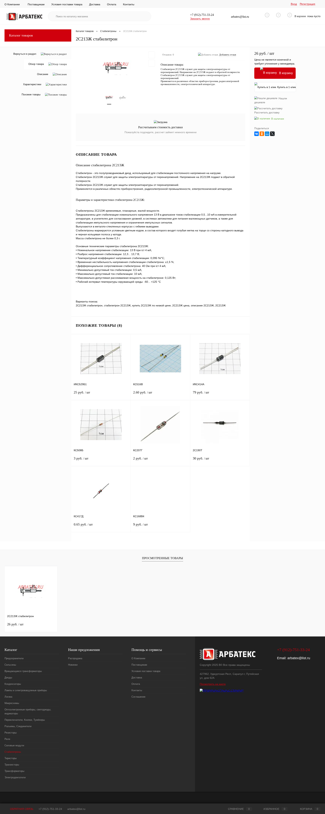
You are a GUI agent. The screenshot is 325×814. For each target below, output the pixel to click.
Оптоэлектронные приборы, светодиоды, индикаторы (28, 711)
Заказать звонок (200, 18)
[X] (272, 133)
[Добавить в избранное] (151, 55)
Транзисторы (12, 764)
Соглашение (138, 696)
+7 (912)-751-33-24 (50, 808)
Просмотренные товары (162, 558)
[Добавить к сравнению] (151, 63)
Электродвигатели (15, 777)
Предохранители (14, 658)
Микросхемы (12, 703)
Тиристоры (11, 758)
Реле (7, 739)
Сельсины (10, 664)
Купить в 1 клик (286, 87)
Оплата (111, 4)
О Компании (12, 4)
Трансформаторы (14, 771)
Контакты (128, 4)
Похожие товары (31, 94)
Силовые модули (14, 745)
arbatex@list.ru (298, 658)
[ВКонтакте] (256, 133)
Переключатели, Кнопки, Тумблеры (25, 719)
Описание (42, 74)
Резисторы (11, 732)
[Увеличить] (116, 67)
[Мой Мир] (267, 133)
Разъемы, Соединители (18, 726)
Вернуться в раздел (24, 53)
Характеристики (32, 84)
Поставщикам (36, 4)
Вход (294, 3)
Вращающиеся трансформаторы (23, 671)
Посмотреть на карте (213, 684)
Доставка (94, 4)
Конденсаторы (13, 684)
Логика (8, 696)
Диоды (8, 677)
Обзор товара (36, 64)
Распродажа (75, 658)
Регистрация (307, 3)
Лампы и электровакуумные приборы (26, 690)
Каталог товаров (21, 35)
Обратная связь (21, 808)
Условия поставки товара (66, 4)
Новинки (72, 664)
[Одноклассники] (262, 133)
